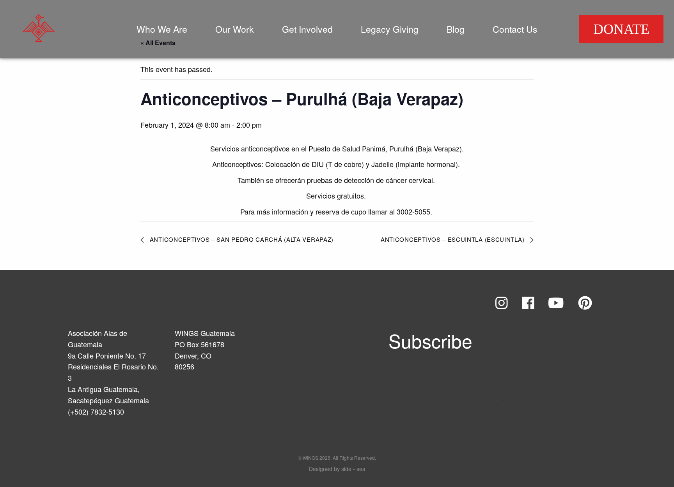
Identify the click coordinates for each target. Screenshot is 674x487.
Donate (621, 29)
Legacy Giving (390, 29)
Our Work (234, 29)
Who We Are (162, 29)
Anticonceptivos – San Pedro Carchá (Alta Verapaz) (240, 239)
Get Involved (307, 29)
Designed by (337, 469)
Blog (456, 29)
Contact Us (515, 29)
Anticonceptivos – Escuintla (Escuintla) (453, 239)
